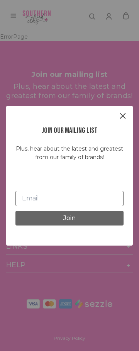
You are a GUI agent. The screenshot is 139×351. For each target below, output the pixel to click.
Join (69, 218)
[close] (123, 116)
